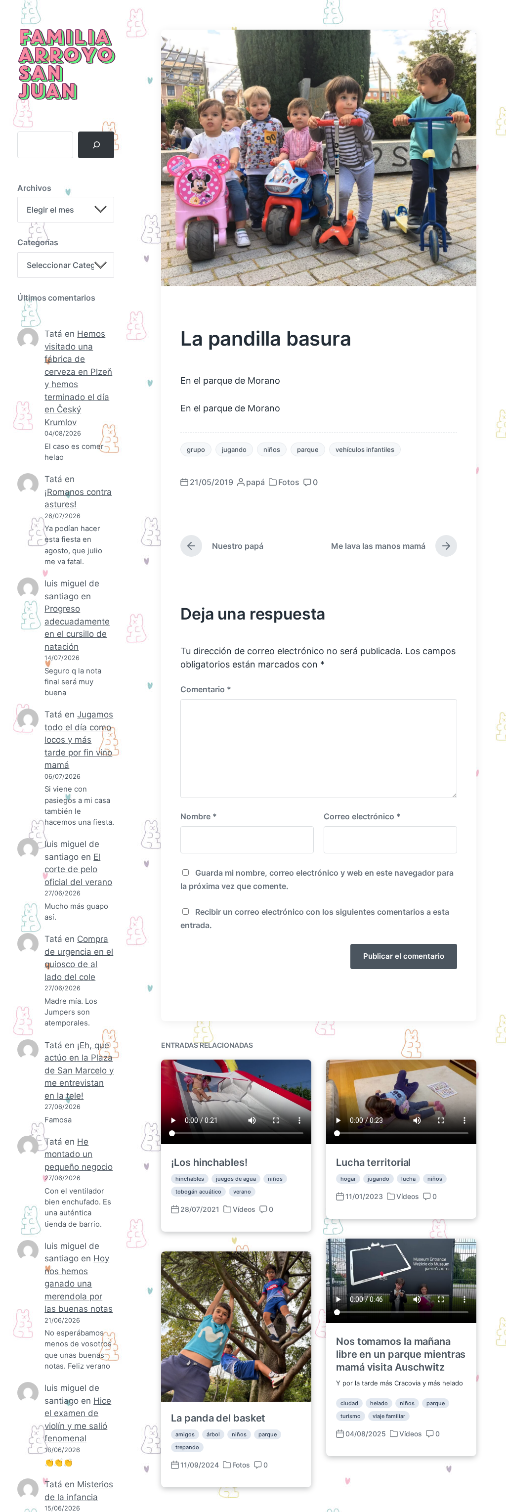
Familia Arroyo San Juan (65, 65)
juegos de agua (236, 1178)
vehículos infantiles (365, 449)
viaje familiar (389, 1416)
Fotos (288, 482)
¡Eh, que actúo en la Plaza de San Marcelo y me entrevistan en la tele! (79, 1070)
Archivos (34, 188)
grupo (196, 449)
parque (308, 449)
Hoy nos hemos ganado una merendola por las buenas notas (78, 1283)
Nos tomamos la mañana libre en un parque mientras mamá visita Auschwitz (400, 1354)
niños (271, 449)
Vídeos (244, 1209)
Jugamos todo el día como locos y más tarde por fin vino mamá (78, 740)
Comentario (205, 689)
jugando (234, 449)
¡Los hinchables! (209, 1162)
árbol (213, 1434)
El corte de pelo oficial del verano (78, 869)
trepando (187, 1447)
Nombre (198, 816)
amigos (185, 1434)
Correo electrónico (362, 816)
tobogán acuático (198, 1191)
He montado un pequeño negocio (78, 1154)
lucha (408, 1178)
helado (379, 1403)
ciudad (349, 1403)
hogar (348, 1178)
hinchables (189, 1178)
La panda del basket (218, 1418)
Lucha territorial (373, 1162)
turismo (350, 1416)
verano (242, 1191)
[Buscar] (96, 145)
